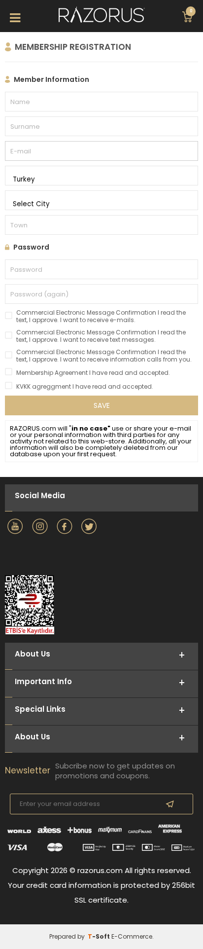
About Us (32, 736)
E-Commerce (131, 936)
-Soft (99, 936)
